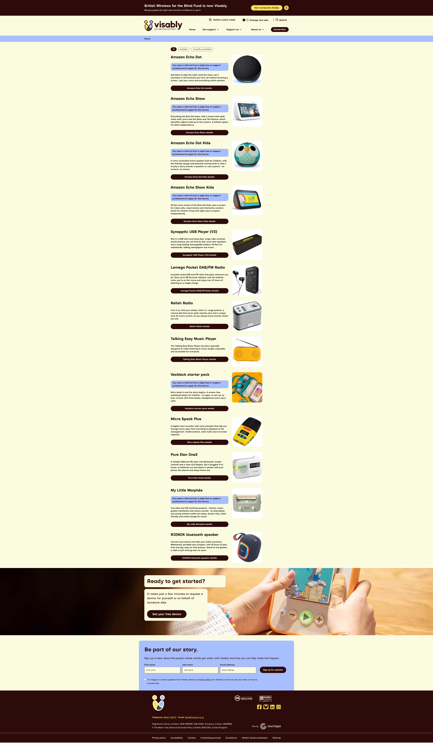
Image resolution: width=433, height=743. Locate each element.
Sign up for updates (273, 670)
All (174, 49)
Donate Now (280, 29)
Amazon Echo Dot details (199, 88)
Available (184, 49)
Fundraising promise (211, 738)
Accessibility (177, 738)
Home (192, 29)
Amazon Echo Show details (199, 132)
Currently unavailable (202, 49)
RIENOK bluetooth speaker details (199, 558)
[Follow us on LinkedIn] (272, 706)
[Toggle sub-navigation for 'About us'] (263, 29)
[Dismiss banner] (286, 8)
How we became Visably (266, 8)
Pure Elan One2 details (199, 478)
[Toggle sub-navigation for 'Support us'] (241, 29)
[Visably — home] (163, 25)
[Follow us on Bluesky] (265, 706)
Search (283, 20)
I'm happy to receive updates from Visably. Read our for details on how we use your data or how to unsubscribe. (202, 681)
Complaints (231, 738)
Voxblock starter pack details (199, 408)
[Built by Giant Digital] (270, 726)
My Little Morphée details (199, 524)
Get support (209, 29)
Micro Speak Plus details (199, 442)
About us (256, 29)
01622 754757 (170, 717)
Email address (227, 665)
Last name (187, 665)
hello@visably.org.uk (194, 717)
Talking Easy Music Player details (199, 359)
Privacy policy (159, 738)
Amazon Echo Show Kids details (199, 221)
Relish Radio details (200, 326)
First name (149, 665)
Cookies (192, 738)
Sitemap (277, 738)
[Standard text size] (244, 20)
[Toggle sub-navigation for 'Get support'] (218, 29)
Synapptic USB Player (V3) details (199, 255)
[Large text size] (248, 20)
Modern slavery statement (254, 738)
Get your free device (166, 614)
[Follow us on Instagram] (278, 706)
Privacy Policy (205, 679)
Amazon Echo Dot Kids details (199, 177)
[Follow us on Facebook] (259, 706)
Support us (232, 29)
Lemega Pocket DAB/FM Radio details (200, 290)
